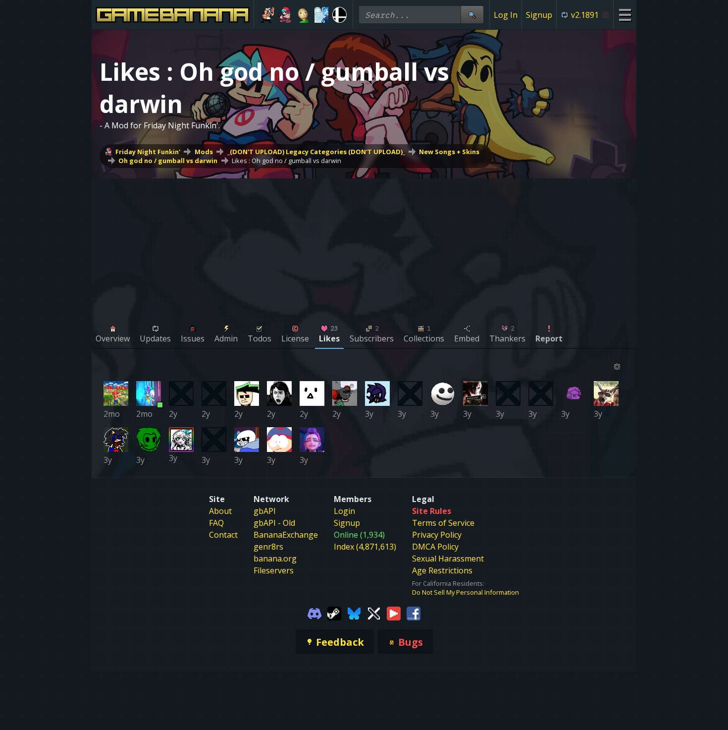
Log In (506, 14)
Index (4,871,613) (365, 546)
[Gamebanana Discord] (314, 612)
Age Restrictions (442, 570)
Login (344, 510)
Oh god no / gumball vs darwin (167, 160)
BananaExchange (286, 534)
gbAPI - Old (274, 522)
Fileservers (274, 570)
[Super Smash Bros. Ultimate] (339, 15)
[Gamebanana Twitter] (374, 612)
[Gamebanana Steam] (334, 612)
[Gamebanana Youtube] (394, 612)
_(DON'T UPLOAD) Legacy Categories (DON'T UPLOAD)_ (316, 151)
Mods (204, 151)
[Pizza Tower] (267, 15)
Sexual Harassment (448, 558)
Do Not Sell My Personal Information (465, 592)
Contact (223, 534)
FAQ (216, 522)
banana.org (275, 558)
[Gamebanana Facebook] (413, 612)
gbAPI (265, 510)
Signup (539, 14)
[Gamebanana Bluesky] (354, 612)
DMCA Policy (435, 546)
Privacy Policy (437, 534)
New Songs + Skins (449, 151)
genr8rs (268, 546)
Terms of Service (443, 522)
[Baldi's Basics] (303, 15)
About (220, 510)
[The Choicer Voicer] (321, 15)
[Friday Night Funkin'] (285, 15)
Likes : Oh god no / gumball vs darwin (286, 160)
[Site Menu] (624, 14)
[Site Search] (472, 14)
